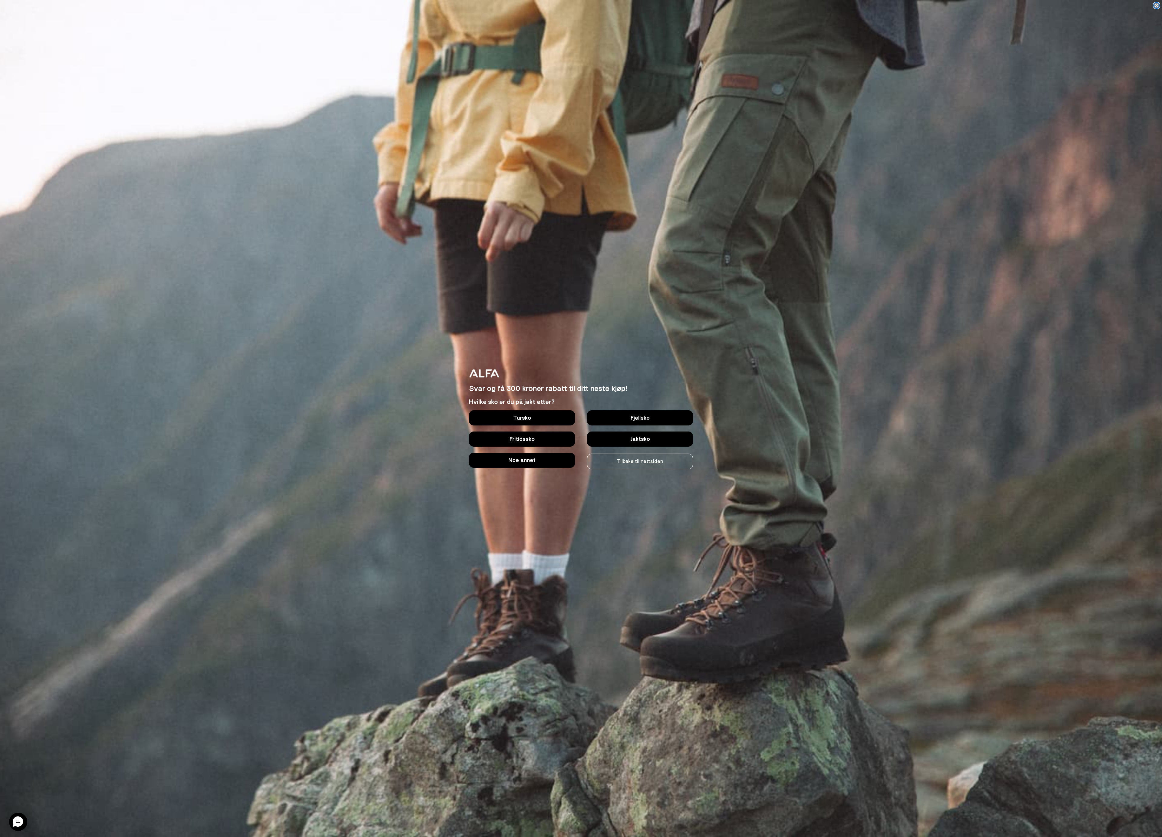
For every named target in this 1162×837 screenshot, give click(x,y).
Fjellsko (640, 418)
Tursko (522, 418)
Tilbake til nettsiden (640, 461)
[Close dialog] (1157, 5)
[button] (18, 822)
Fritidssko (522, 439)
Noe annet (522, 460)
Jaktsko (640, 439)
